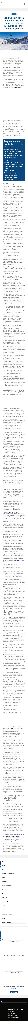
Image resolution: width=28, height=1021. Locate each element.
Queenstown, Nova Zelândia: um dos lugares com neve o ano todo (14, 151)
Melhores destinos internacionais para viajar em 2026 (14, 940)
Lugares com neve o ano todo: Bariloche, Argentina (14, 158)
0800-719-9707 (13, 1011)
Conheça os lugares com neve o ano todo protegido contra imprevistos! (14, 176)
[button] (24, 3)
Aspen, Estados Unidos (13, 162)
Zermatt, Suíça (10, 147)
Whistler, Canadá (11, 171)
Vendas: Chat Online (15, 1009)
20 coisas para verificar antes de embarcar (14, 956)
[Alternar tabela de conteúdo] (21, 144)
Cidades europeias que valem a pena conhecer (14, 987)
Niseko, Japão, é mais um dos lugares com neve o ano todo (14, 166)
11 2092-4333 (14, 1015)
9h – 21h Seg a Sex (13, 1017)
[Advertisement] (14, 103)
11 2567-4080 (12, 1013)
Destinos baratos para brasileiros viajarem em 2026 (14, 972)
